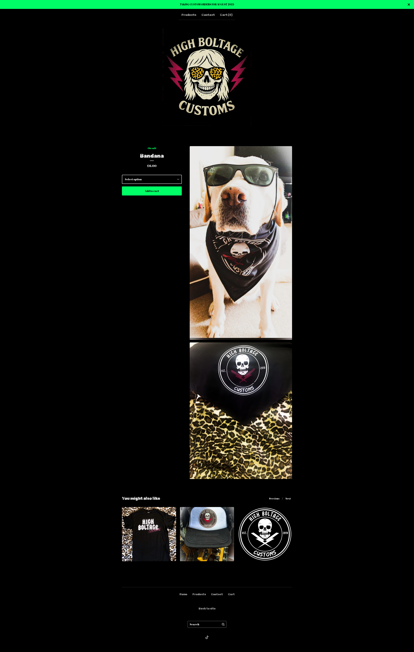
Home (183, 594)
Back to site (207, 608)
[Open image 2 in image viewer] (241, 410)
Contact (208, 15)
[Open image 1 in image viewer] (241, 243)
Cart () (226, 15)
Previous (274, 498)
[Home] (207, 77)
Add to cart (152, 191)
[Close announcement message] (408, 4)
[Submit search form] (223, 624)
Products (188, 15)
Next (288, 498)
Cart (231, 594)
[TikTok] (207, 637)
